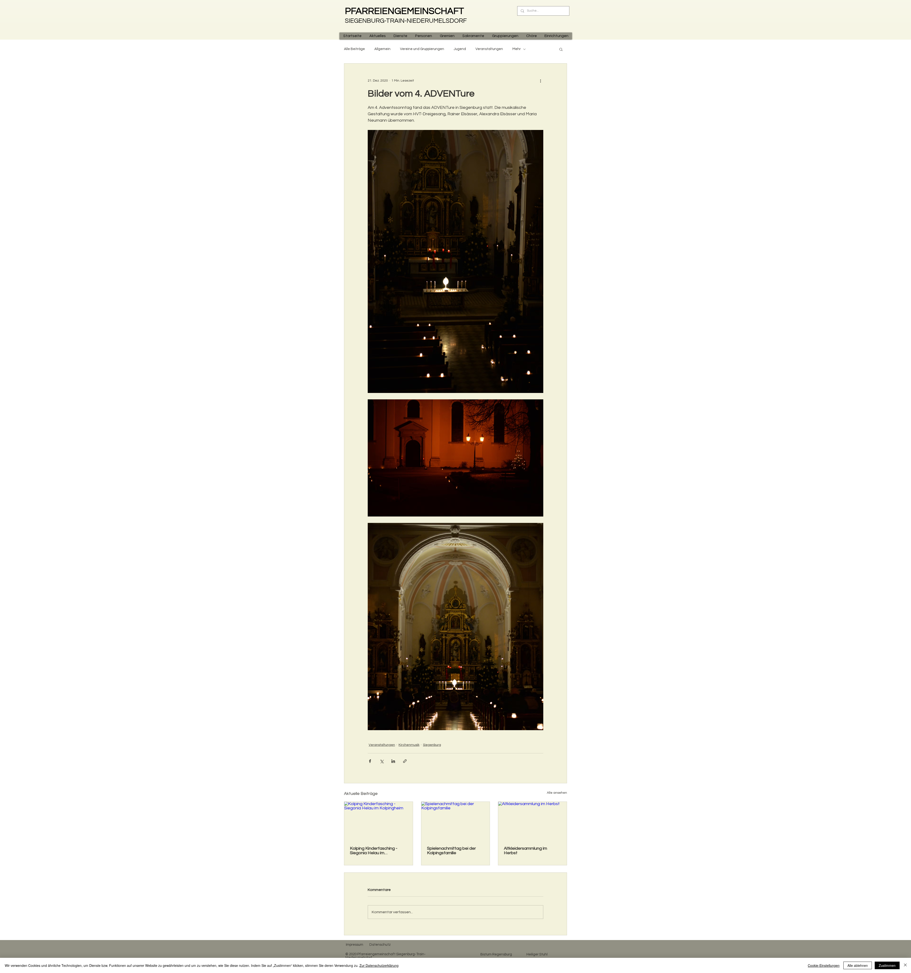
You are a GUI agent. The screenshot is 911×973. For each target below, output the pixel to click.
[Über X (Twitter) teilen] (381, 761)
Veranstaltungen (489, 49)
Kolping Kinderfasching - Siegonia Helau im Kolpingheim (373, 850)
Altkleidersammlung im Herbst (525, 850)
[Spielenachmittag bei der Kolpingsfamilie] (455, 821)
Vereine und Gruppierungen (422, 49)
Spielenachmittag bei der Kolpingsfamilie (451, 850)
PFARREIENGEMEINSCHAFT (404, 11)
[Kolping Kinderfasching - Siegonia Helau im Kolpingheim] (378, 821)
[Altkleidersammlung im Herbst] (532, 821)
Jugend (460, 49)
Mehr (516, 49)
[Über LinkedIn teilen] (393, 761)
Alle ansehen (557, 792)
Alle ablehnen (857, 965)
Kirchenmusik (409, 745)
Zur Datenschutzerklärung (379, 965)
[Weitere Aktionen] (540, 80)
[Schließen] (905, 965)
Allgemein (382, 49)
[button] (377, 35)
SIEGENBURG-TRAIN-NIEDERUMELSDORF (406, 21)
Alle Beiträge (354, 49)
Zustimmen (887, 965)
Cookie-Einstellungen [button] (824, 965)
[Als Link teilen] (405, 761)
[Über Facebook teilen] (370, 761)
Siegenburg (432, 745)
